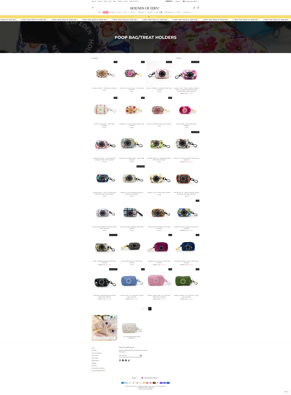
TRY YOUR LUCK (48, 37)
